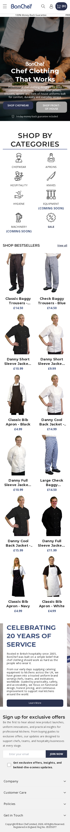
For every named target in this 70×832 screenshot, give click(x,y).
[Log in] (51, 6)
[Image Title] (19, 157)
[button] (6, 6)
